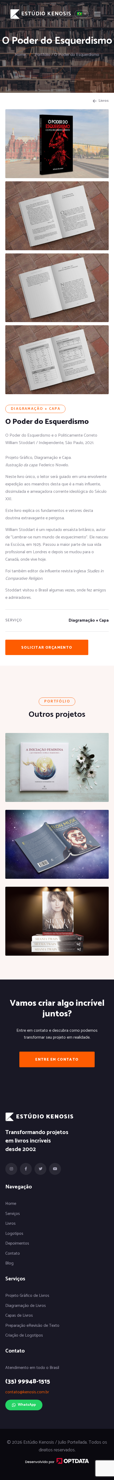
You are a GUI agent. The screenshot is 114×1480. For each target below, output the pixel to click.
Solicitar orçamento (46, 648)
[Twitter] (40, 1169)
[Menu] (97, 14)
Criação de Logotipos (24, 1335)
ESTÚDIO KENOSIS (46, 14)
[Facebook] (26, 1169)
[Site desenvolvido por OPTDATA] (57, 1461)
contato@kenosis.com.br (27, 1392)
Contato (12, 1253)
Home (20, 54)
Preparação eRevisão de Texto (32, 1325)
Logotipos (14, 1233)
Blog (9, 1263)
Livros (104, 101)
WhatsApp (27, 1405)
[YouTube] (55, 1169)
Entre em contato (56, 1060)
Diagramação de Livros (25, 1305)
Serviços (12, 1213)
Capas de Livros (19, 1315)
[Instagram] (11, 1169)
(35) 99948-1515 (27, 1381)
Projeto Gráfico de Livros (27, 1295)
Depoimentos (17, 1243)
